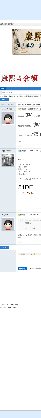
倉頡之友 (12, 96)
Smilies (34, 254)
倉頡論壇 (20, 96)
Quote (29, 254)
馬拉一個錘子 (6, 151)
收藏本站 (11, 24)
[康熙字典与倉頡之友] (20, 77)
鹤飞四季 (5, 215)
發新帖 (4, 99)
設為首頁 (3, 24)
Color (22, 254)
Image (24, 254)
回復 (21, 146)
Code (32, 254)
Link (27, 254)
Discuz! (12, 304)
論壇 (5, 96)
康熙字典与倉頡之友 (1, 96)
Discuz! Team (12, 307)
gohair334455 (7, 109)
